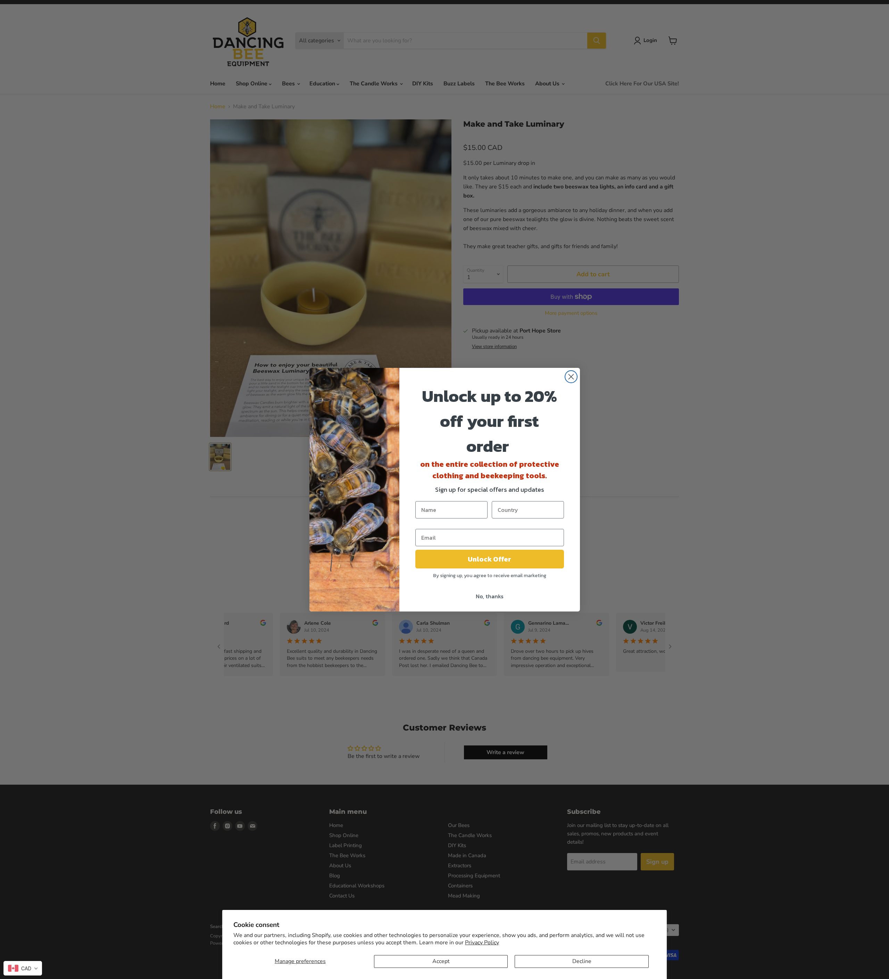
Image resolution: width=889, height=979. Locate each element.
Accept (441, 961)
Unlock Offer (489, 559)
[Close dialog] (571, 377)
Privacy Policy (482, 942)
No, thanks (490, 596)
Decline (581, 961)
